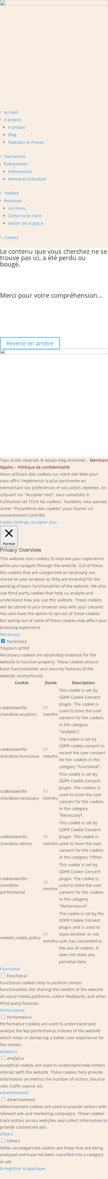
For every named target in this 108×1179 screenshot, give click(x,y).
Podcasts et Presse (26, 142)
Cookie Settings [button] (14, 522)
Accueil (11, 112)
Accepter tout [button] (44, 522)
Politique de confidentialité (44, 467)
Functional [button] (10, 969)
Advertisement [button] (14, 1092)
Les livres (17, 208)
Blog (12, 134)
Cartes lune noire (24, 215)
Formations (15, 156)
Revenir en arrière (30, 343)
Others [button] (6, 1134)
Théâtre (11, 193)
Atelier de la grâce (25, 223)
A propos (12, 119)
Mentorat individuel (27, 179)
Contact (11, 237)
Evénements (16, 164)
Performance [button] (12, 1010)
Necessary (17, 641)
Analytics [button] (8, 1051)
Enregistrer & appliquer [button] (23, 1168)
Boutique (13, 200)
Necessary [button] (10, 634)
